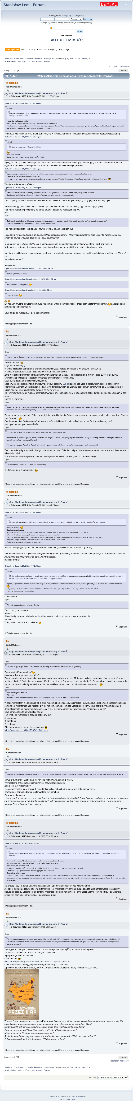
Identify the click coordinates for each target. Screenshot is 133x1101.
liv (7, 331)
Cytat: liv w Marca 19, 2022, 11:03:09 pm (22, 843)
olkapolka (12, 82)
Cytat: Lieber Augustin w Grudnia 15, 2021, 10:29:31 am (28, 290)
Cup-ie (66, 384)
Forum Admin (75, 58)
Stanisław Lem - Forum (24, 5)
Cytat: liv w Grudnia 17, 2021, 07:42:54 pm (23, 512)
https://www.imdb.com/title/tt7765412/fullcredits (26, 730)
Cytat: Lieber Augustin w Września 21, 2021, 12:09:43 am (29, 268)
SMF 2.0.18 (54, 1096)
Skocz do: (93, 1077)
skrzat (84, 58)
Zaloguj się (66, 15)
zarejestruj (79, 15)
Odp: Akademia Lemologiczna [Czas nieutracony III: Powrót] (38, 93)
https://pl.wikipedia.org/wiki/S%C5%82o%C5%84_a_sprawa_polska (37, 961)
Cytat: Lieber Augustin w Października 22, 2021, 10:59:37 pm (30, 279)
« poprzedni (114, 66)
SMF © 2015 (66, 1096)
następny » (124, 66)
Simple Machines (79, 1096)
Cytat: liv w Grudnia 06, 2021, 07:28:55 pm (23, 103)
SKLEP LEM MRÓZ (66, 40)
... (13, 70)
